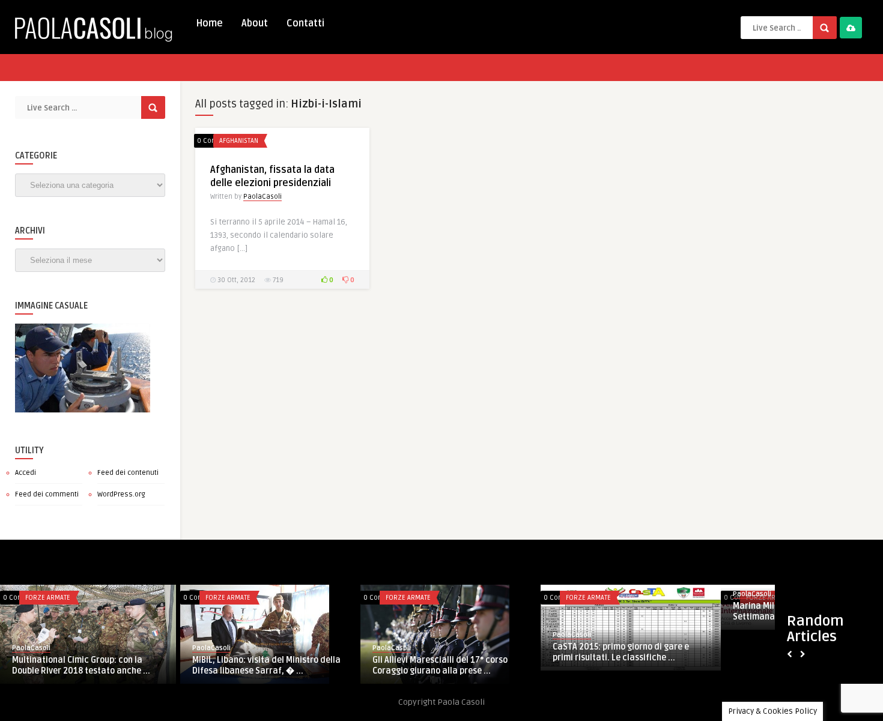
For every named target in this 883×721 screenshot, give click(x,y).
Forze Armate (47, 598)
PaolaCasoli (262, 197)
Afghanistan (238, 141)
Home (209, 23)
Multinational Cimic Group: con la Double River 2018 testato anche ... (81, 665)
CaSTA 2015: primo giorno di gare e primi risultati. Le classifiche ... (621, 652)
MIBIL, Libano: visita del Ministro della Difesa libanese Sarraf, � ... (266, 665)
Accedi (25, 472)
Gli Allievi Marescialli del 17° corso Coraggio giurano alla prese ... (440, 665)
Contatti (305, 23)
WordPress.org (121, 494)
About (254, 23)
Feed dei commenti (47, 494)
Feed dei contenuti (128, 472)
